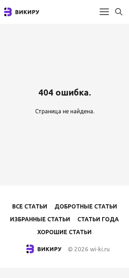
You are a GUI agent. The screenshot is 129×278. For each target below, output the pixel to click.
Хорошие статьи (64, 232)
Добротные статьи (85, 206)
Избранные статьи (40, 219)
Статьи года (98, 219)
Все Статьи (29, 206)
